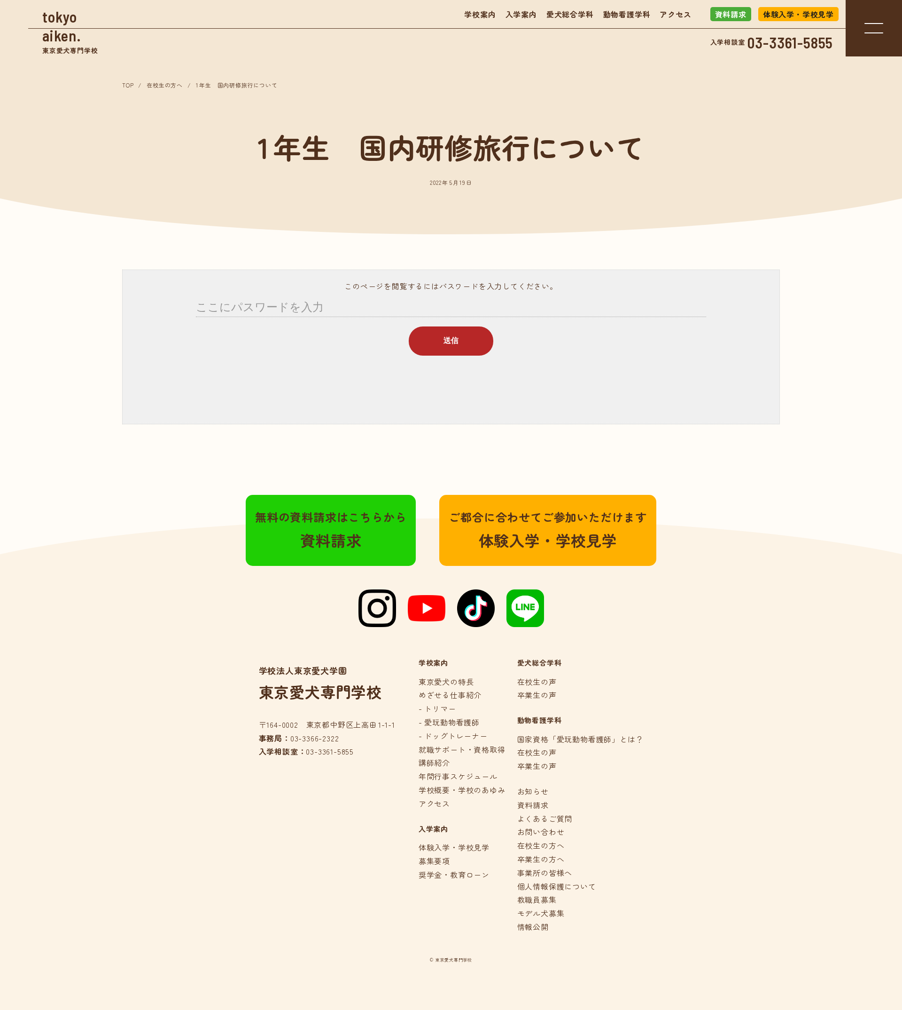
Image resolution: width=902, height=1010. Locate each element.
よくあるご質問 (545, 818)
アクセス (675, 14)
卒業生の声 (537, 694)
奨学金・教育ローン (454, 874)
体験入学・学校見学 (798, 14)
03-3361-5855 (790, 42)
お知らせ (533, 791)
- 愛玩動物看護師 (449, 722)
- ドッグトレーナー (453, 735)
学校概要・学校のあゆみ (462, 789)
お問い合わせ (541, 831)
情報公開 (533, 926)
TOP (127, 85)
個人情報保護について (556, 886)
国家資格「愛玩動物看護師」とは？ (580, 739)
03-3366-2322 (314, 738)
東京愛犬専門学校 (70, 31)
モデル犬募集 (541, 913)
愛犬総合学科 (570, 14)
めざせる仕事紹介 (450, 694)
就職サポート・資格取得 (462, 749)
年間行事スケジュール (458, 776)
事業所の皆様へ (545, 872)
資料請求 (730, 14)
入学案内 (521, 14)
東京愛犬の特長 (446, 681)
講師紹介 (434, 762)
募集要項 (434, 861)
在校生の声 (537, 681)
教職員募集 (537, 899)
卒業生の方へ (541, 859)
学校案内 (480, 14)
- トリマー (437, 708)
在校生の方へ (165, 85)
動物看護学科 (627, 14)
